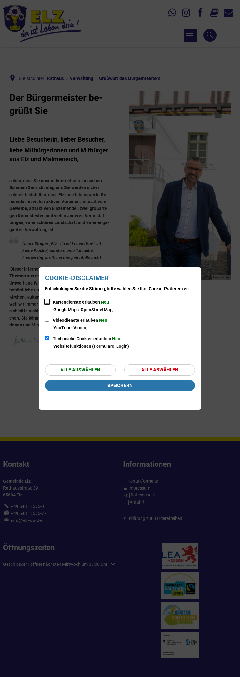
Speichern (120, 385)
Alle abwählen (159, 370)
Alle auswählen (80, 370)
